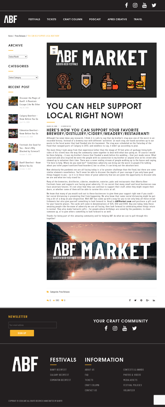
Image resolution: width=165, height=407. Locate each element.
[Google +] (147, 300)
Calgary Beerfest (59, 374)
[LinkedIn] (154, 300)
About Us (89, 369)
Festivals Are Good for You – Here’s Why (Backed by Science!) (30, 148)
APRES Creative (117, 19)
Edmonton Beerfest (60, 379)
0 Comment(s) (66, 126)
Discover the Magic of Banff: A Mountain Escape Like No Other (30, 101)
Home (10, 36)
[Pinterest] (141, 300)
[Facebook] (126, 5)
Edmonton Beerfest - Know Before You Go (29, 132)
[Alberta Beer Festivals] (10, 19)
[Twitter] (154, 5)
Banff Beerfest (58, 369)
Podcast (95, 19)
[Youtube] (144, 5)
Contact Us (91, 390)
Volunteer (129, 390)
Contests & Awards (133, 369)
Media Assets (130, 379)
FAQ (86, 374)
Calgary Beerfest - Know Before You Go (29, 117)
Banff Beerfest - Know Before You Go (30, 164)
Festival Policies (132, 385)
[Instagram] (135, 5)
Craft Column (72, 19)
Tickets (51, 19)
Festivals (34, 19)
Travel (138, 19)
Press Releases (20, 36)
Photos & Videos (132, 374)
